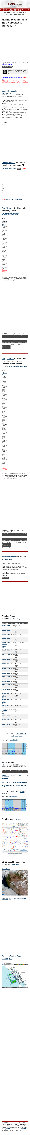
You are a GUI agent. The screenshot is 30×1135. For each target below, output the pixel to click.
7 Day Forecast (8, 162)
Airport (7, 14)
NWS (20, 12)
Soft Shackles (11, 10)
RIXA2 (3, 684)
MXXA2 (4, 659)
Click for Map (4, 223)
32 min (14, 774)
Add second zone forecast (13, 199)
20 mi (8, 630)
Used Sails (15, 10)
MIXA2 (4, 724)
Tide (17, 12)
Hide (6, 93)
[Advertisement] (15, 45)
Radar (19, 14)
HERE (8, 1129)
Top (5, 12)
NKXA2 (4, 673)
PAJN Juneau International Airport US (5, 776)
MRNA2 (4, 676)
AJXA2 (4, 630)
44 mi (8, 719)
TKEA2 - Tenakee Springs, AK (4, 711)
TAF (23, 14)
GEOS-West (12, 898)
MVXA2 (4, 654)
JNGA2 (4, 650)
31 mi (8, 705)
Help (10, 93)
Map (11, 14)
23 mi (8, 684)
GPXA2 (4, 705)
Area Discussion (9, 557)
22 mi (8, 676)
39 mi (8, 715)
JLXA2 (4, 634)
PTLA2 (4, 664)
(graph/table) (14, 740)
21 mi (8, 668)
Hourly (18, 168)
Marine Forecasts (9, 91)
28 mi (8, 693)
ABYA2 (4, 668)
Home (1, 9)
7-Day (13, 12)
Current (10, 208)
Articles (6, 9)
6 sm (20, 774)
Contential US (21, 898)
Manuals (24, 9)
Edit (3, 93)
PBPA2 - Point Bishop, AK (4, 695)
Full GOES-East (6, 899)
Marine (8, 12)
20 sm (11, 774)
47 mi (8, 724)
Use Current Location (7, 66)
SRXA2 (4, 681)
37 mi (8, 709)
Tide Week (8, 213)
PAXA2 (4, 689)
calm (17, 774)
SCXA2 (4, 625)
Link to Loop (6, 869)
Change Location (7, 64)
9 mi (8, 625)
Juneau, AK (21, 733)
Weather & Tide (19, 10)
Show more (5, 577)
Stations (4, 623)
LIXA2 (3, 715)
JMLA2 (4, 638)
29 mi (8, 699)
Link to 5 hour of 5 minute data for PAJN (14, 782)
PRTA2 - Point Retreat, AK (4, 701)
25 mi (8, 689)
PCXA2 (4, 719)
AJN (22, 791)
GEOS (15, 14)
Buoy (24, 12)
